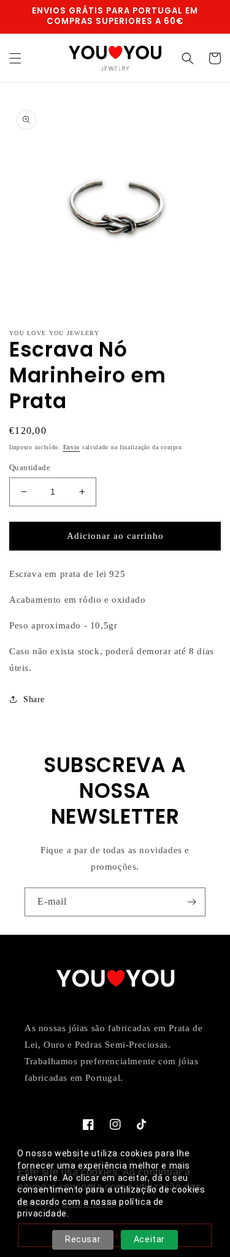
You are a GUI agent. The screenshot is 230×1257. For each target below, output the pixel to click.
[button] (15, 58)
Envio (71, 447)
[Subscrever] (191, 902)
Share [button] (34, 699)
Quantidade (29, 467)
